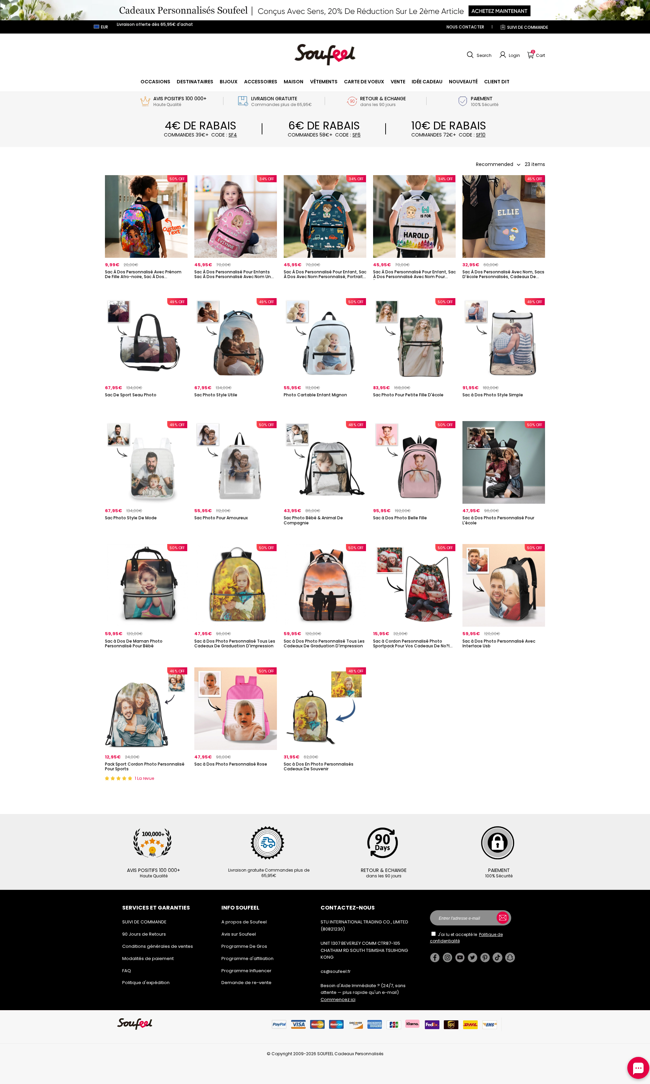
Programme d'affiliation (247, 958)
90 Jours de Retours (144, 934)
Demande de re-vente (246, 982)
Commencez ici (338, 999)
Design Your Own (146, 288)
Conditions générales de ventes (157, 946)
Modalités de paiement (148, 958)
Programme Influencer (246, 970)
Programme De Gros (244, 946)
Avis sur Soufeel (238, 934)
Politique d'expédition (146, 982)
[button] (478, 55)
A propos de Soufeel (244, 922)
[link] (155, 81)
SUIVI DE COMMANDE (527, 27)
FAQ (126, 970)
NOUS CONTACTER (465, 27)
